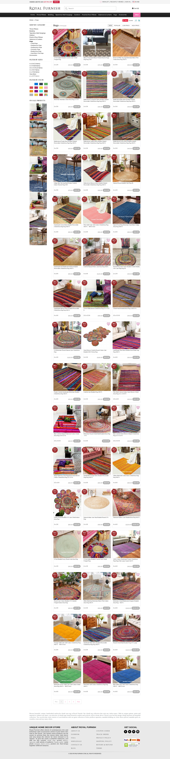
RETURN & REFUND (104, 745)
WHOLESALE (76, 741)
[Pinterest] (133, 731)
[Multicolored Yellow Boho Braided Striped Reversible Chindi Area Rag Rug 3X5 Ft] (97, 126)
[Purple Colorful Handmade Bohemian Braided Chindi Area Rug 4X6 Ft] (67, 377)
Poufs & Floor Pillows (89, 15)
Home (32, 15)
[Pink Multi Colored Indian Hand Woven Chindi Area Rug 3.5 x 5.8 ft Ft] (126, 377)
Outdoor (77, 15)
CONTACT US (76, 745)
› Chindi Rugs (34, 43)
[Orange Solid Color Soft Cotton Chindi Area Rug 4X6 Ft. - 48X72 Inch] (67, 628)
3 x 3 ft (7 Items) (34, 70)
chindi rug (89, 713)
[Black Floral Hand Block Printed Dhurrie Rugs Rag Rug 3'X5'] (97, 43)
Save (126, 20)
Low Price (126, 25)
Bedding (51, 15)
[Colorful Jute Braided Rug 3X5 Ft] (97, 377)
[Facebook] (125, 731)
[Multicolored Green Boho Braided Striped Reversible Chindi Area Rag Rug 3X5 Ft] (126, 126)
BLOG (73, 748)
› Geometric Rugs (35, 49)
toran (37, 719)
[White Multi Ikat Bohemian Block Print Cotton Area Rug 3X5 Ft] (97, 586)
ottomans (37, 744)
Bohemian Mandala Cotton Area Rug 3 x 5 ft (66, 99)
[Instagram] (137, 731)
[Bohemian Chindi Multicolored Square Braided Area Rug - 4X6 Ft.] (126, 586)
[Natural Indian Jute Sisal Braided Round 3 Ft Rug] (97, 502)
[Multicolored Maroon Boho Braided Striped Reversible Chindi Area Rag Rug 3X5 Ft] (97, 168)
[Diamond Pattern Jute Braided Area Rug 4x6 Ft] (126, 502)
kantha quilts (58, 742)
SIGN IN (127, 2)
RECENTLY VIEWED (117, 2)
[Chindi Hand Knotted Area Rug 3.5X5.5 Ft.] (126, 293)
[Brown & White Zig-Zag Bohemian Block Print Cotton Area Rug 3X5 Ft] (126, 43)
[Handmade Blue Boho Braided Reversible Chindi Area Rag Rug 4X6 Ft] (97, 628)
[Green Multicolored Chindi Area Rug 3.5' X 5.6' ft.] (38, 173)
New (110, 25)
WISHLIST (105, 2)
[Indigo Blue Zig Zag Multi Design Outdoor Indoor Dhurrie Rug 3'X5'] (67, 168)
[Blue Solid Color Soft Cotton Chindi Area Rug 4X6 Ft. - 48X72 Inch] (126, 669)
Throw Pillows (41, 15)
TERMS (99, 748)
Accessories (123, 15)
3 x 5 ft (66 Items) (34, 66)
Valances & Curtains (105, 15)
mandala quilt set (134, 717)
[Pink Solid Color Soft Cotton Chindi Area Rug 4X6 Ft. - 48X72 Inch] (97, 210)
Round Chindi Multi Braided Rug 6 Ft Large (125, 642)
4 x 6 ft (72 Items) (34, 64)
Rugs (115, 15)
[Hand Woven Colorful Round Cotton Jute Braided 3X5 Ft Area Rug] (97, 335)
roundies (32, 719)
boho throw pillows (122, 717)
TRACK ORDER (102, 734)
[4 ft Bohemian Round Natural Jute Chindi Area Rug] (67, 335)
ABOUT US (75, 731)
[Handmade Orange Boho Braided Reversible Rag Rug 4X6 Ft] (97, 460)
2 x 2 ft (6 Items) (34, 72)
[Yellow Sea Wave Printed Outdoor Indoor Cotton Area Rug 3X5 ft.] (38, 156)
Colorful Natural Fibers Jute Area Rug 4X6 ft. (96, 266)
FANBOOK (75, 734)
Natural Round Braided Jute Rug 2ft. (123, 183)
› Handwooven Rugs (36, 45)
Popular (117, 25)
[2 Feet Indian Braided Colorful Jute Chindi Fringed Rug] (67, 43)
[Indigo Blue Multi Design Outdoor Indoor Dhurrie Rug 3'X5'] (38, 191)
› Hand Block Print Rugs (37, 53)
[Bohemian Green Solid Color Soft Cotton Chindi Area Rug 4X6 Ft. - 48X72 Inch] (67, 669)
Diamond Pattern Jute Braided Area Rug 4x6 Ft (126, 517)
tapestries (32, 742)
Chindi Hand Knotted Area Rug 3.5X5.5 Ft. (125, 308)
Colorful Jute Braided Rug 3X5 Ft (93, 392)
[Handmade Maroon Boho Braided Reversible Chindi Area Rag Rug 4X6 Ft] (67, 293)
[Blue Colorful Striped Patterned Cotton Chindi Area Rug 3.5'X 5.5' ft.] (67, 419)
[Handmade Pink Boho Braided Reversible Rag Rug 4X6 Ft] (126, 335)
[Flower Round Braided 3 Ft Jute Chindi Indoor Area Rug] (67, 502)
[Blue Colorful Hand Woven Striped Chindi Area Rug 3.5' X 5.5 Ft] (38, 227)
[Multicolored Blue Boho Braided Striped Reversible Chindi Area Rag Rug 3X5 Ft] (126, 84)
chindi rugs (62, 715)
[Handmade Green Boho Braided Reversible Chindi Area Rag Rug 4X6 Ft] (67, 210)
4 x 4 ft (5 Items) (34, 76)
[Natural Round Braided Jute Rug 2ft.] (126, 168)
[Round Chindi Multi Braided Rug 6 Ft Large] (126, 628)
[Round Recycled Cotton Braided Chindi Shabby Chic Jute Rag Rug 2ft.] (126, 252)
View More (32, 74)
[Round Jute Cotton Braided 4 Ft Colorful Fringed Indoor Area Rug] (67, 586)
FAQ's (73, 738)
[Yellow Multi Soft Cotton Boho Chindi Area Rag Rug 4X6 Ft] (126, 460)
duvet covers (45, 744)
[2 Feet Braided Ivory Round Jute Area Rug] (67, 544)
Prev (56, 702)
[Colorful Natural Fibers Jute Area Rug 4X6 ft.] (97, 252)
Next (78, 702)
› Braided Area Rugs (35, 51)
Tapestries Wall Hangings (63, 15)
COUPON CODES (103, 731)
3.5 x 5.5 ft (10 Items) (35, 68)
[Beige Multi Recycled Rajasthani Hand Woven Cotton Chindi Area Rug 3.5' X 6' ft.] (38, 120)
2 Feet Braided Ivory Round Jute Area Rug (66, 559)
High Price (135, 25)
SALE (137, 15)
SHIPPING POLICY (104, 741)
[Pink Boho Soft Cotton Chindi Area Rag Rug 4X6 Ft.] (97, 669)
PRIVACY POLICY (103, 738)
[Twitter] (129, 731)
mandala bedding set (108, 717)
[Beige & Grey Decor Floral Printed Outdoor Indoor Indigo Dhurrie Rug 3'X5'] (38, 138)
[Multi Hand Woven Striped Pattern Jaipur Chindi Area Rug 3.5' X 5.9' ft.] (38, 209)
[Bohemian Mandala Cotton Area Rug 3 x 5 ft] (67, 84)
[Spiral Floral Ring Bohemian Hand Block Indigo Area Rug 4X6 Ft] (126, 210)
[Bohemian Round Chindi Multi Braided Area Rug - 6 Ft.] (97, 419)
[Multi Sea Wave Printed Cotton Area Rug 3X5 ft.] (38, 245)
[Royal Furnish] (46, 8)
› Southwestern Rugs (36, 47)
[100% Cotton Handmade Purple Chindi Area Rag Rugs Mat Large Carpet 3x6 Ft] (126, 544)
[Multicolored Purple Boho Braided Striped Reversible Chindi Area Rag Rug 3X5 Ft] (67, 126)
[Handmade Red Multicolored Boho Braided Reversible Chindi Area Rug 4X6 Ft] (67, 252)
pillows (65, 740)
